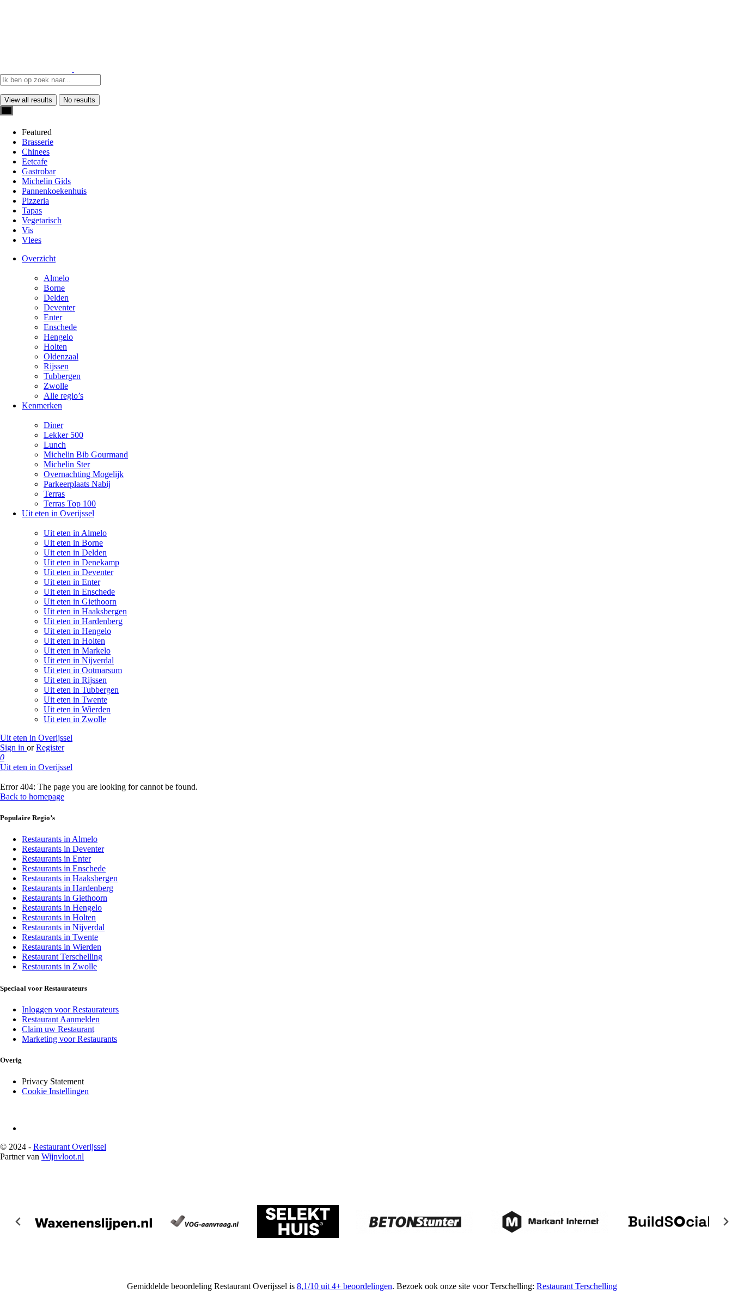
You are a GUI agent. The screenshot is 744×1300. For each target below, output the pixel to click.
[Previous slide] (18, 1221)
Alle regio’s (63, 395)
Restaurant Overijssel (69, 1146)
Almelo (56, 278)
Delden (56, 297)
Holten (55, 346)
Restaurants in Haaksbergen (70, 878)
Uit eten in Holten (74, 640)
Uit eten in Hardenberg (83, 621)
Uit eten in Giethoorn (80, 601)
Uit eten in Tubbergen (81, 689)
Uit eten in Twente (75, 699)
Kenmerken (42, 405)
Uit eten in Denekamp (81, 562)
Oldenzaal (61, 356)
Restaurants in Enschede (64, 868)
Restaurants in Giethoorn (64, 897)
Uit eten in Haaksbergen (85, 611)
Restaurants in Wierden (61, 946)
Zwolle (56, 385)
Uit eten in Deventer (78, 572)
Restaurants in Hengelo (62, 907)
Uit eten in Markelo (77, 650)
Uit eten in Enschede (79, 591)
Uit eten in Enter (72, 582)
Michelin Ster (67, 464)
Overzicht (39, 258)
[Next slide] (725, 1221)
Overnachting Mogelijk (84, 474)
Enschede (60, 327)
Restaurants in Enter (56, 858)
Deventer (59, 307)
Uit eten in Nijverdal (79, 660)
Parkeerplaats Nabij (77, 484)
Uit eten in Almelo (75, 533)
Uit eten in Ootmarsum (83, 670)
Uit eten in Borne (73, 542)
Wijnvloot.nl (62, 1156)
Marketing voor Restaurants (69, 1038)
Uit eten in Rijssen (75, 680)
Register (50, 747)
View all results (28, 100)
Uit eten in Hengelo (77, 631)
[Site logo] (37, 69)
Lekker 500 (63, 435)
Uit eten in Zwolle (75, 719)
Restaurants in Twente (60, 937)
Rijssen (56, 366)
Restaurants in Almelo (59, 839)
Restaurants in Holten (59, 917)
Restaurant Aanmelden (61, 1019)
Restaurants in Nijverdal (63, 927)
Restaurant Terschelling (62, 956)
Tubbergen (62, 376)
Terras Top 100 (70, 503)
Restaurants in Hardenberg (67, 888)
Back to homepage (32, 796)
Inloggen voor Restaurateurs (70, 1009)
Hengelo (58, 336)
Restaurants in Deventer (63, 848)
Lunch (55, 444)
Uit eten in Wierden (77, 709)
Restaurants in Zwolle (59, 966)
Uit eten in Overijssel (58, 513)
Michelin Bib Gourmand (86, 454)
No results (79, 100)
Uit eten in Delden (75, 552)
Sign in (13, 747)
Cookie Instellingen (55, 1091)
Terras (54, 493)
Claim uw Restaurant (58, 1029)
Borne (54, 287)
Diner (53, 425)
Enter (53, 317)
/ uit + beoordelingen (344, 1286)
